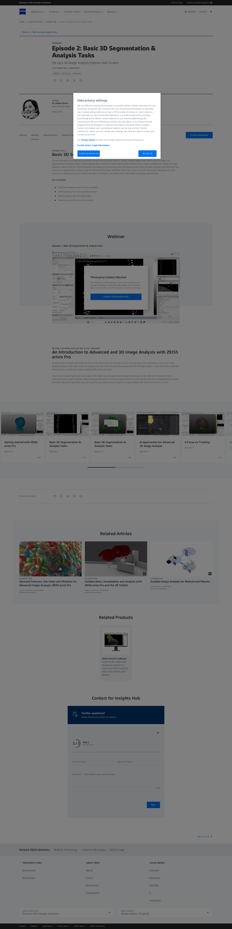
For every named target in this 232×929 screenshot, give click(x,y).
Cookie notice (84, 145)
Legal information (100, 145)
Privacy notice (88, 140)
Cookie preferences (88, 153)
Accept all (147, 153)
